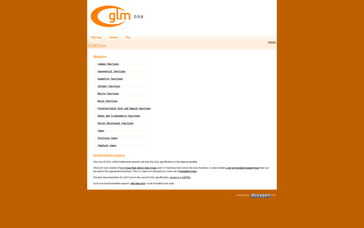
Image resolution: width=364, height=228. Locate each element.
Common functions (108, 64)
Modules (272, 42)
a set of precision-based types (242, 168)
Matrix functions (108, 93)
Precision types (108, 138)
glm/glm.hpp (138, 183)
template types (188, 171)
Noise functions (108, 101)
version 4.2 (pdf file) (180, 177)
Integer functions (109, 86)
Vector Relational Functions (115, 123)
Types (101, 130)
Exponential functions (112, 71)
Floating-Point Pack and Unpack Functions (124, 108)
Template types (107, 145)
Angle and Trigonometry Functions (119, 116)
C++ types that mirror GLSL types (138, 168)
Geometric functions (110, 79)
